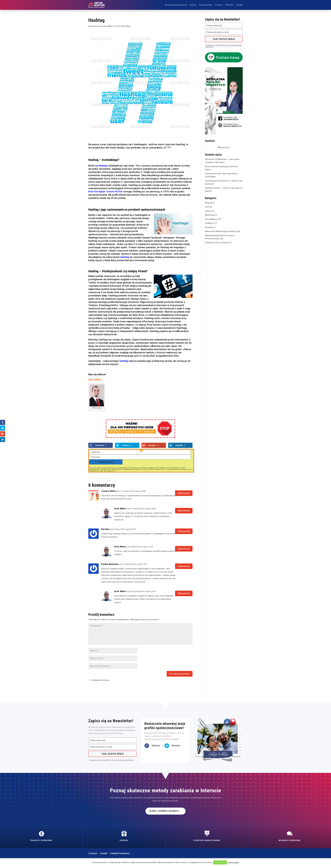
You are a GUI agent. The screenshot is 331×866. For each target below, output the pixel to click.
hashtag (102, 165)
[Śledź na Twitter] (166, 745)
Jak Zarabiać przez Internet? (176, 5)
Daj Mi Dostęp (105, 462)
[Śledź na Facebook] (146, 745)
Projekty (208, 227)
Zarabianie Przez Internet (217, 242)
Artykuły (193, 5)
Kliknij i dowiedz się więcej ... (165, 811)
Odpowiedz (184, 493)
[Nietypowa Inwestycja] (224, 134)
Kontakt (239, 5)
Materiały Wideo (205, 5)
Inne (207, 207)
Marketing (209, 215)
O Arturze (219, 5)
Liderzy (208, 211)
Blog (128, 26)
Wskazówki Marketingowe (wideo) (220, 231)
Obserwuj (156, 746)
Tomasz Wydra (108, 491)
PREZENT (229, 5)
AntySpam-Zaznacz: (100, 680)
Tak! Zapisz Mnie (224, 39)
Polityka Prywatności (120, 854)
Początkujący (211, 219)
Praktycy (209, 223)
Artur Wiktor (108, 26)
